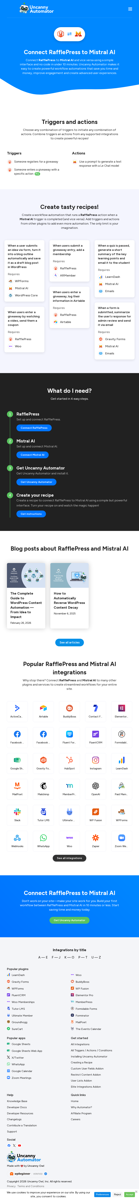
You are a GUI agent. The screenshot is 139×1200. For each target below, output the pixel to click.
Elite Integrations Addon (86, 1086)
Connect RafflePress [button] (34, 427)
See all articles (70, 642)
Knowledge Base (17, 1101)
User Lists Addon (81, 1080)
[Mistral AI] (78, 34)
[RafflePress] (60, 34)
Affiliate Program (81, 1113)
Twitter (14, 1145)
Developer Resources (20, 1113)
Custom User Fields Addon (87, 1068)
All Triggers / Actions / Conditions (91, 1050)
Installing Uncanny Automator (89, 1056)
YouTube (19, 1145)
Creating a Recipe (81, 1062)
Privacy (11, 1186)
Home (74, 1101)
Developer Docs (17, 1107)
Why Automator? (81, 1107)
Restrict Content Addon (86, 1074)
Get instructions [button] (31, 513)
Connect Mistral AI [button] (32, 454)
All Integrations (80, 1044)
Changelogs (14, 1119)
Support (12, 1131)
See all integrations (69, 858)
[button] (130, 8)
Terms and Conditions (30, 1186)
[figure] (9, 162)
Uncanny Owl (35, 1165)
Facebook (9, 1145)
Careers (75, 1119)
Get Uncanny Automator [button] (36, 482)
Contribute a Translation (22, 1125)
